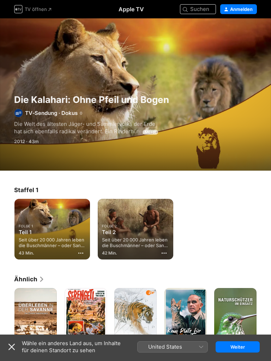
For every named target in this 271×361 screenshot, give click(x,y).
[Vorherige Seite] (7, 319)
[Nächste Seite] (264, 319)
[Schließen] (11, 347)
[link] (29, 279)
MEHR (150, 132)
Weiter (237, 347)
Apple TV (131, 9)
